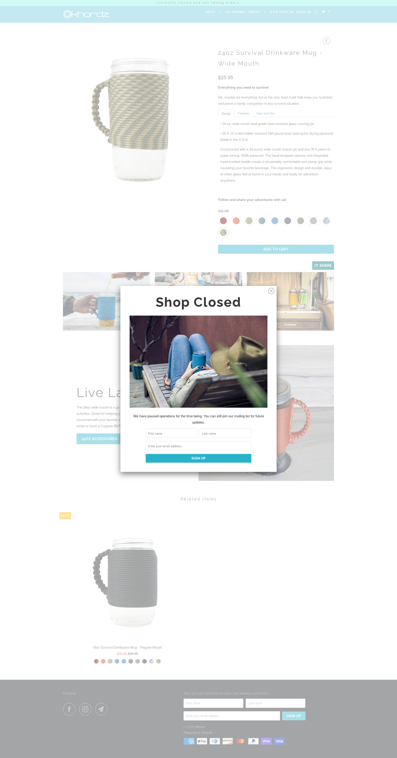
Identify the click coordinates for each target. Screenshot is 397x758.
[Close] (271, 290)
